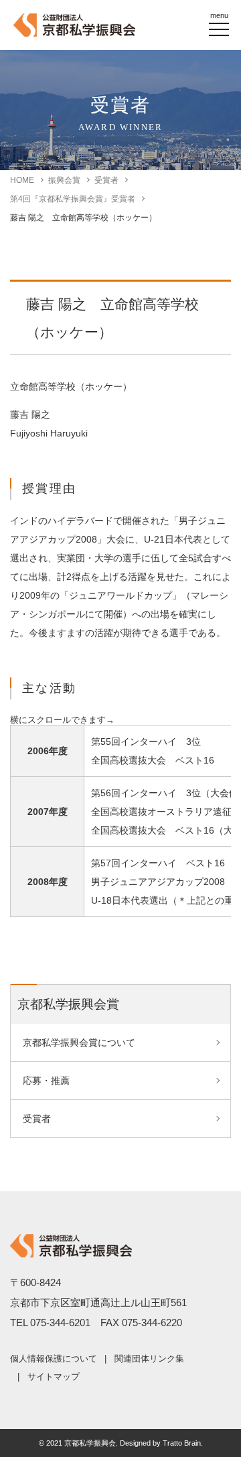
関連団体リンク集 (149, 1359)
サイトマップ (53, 1377)
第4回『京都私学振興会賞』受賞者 (72, 199)
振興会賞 (64, 180)
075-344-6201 (60, 1322)
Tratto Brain (182, 1443)
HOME (22, 180)
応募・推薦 (46, 1080)
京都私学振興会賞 (68, 1004)
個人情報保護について (53, 1359)
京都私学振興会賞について (79, 1042)
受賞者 (106, 180)
